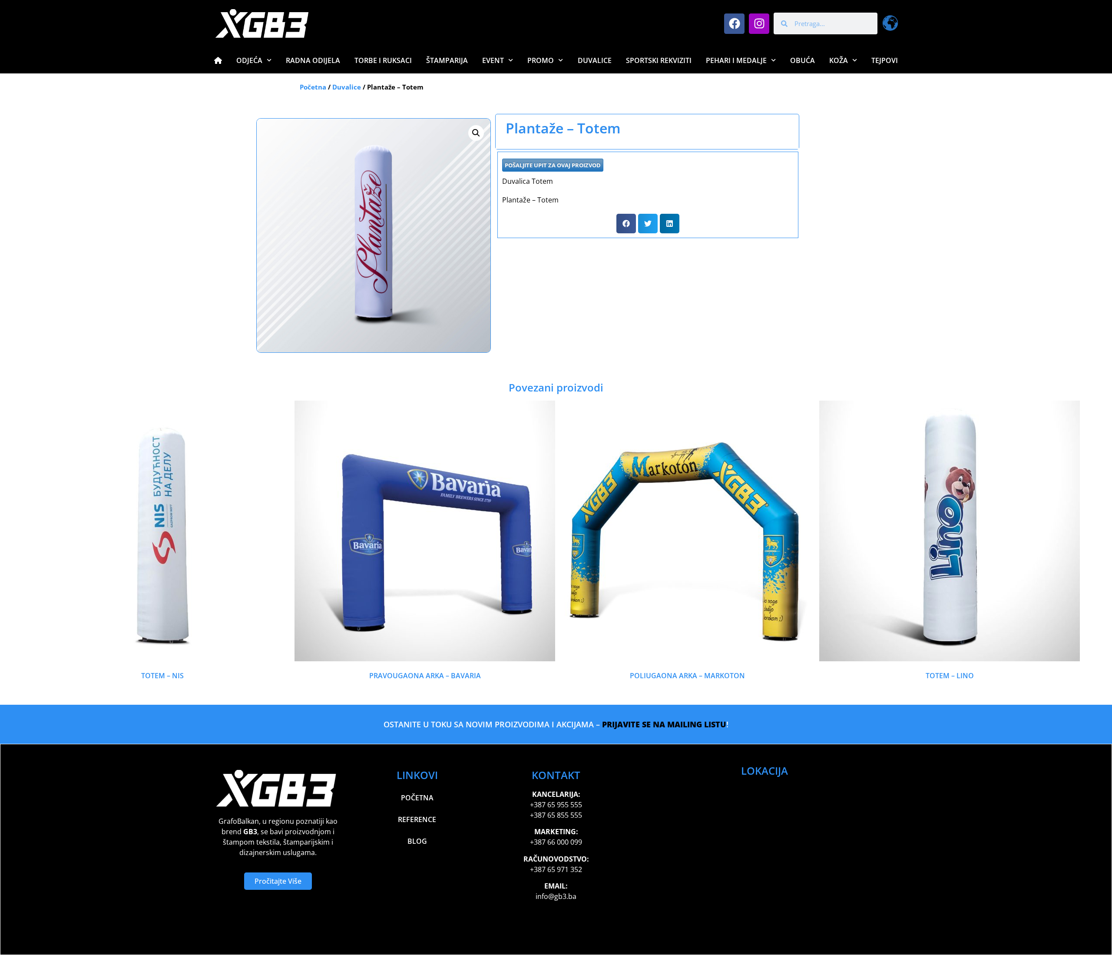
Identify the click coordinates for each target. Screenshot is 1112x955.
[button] (476, 133)
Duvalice (595, 60)
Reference (417, 819)
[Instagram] (759, 23)
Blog (417, 841)
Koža (838, 60)
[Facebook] (734, 23)
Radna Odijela (313, 60)
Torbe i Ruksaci (383, 60)
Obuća (802, 60)
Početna (313, 87)
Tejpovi (884, 60)
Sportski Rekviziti (659, 60)
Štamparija (447, 60)
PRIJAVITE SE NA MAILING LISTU (664, 724)
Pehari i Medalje (736, 60)
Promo (540, 60)
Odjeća (249, 60)
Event (493, 60)
